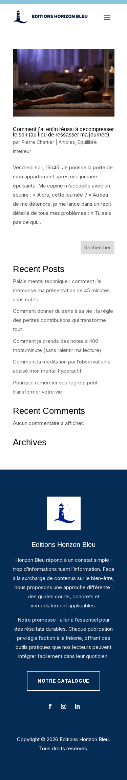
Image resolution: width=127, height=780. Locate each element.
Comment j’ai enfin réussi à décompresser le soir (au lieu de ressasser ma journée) (63, 131)
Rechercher (97, 247)
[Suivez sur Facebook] (50, 706)
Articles (67, 142)
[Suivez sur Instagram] (63, 706)
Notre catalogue (63, 681)
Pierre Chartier (38, 142)
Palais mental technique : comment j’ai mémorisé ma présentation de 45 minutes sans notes (61, 290)
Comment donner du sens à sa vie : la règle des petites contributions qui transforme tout (63, 320)
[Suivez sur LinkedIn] (77, 706)
